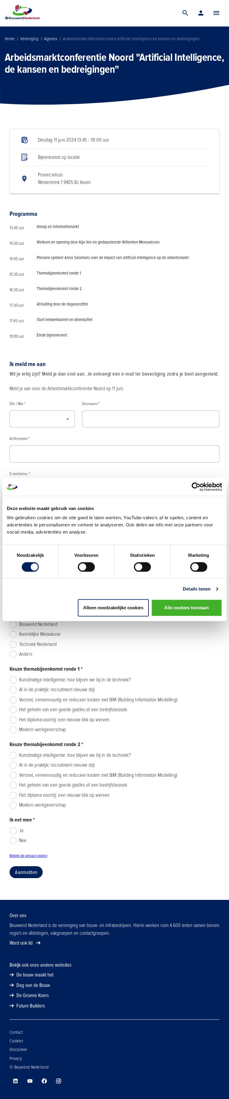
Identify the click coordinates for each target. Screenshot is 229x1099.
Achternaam (20, 438)
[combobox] (42, 419)
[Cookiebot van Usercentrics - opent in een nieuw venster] (196, 486)
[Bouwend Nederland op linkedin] (15, 1081)
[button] (216, 13)
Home (10, 38)
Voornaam (91, 403)
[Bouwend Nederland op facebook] (44, 1081)
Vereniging (29, 38)
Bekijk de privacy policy (28, 856)
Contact (16, 1032)
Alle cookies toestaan (186, 607)
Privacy (16, 1058)
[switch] (86, 567)
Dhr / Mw (17, 403)
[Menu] (216, 13)
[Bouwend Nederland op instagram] (58, 1081)
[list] (114, 161)
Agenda (50, 38)
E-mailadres (20, 473)
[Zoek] (185, 13)
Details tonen (197, 588)
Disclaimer (18, 1049)
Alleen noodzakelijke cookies (113, 607)
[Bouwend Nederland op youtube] (30, 1081)
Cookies (16, 1041)
